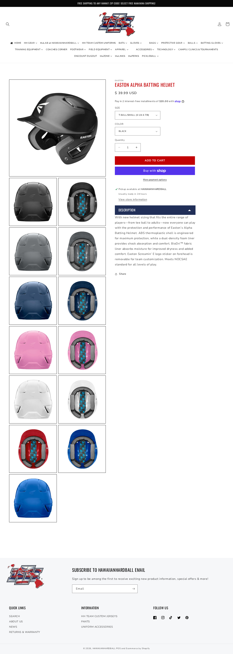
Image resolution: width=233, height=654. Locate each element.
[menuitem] (15, 43)
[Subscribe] (133, 589)
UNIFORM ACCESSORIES (97, 627)
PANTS (85, 621)
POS (118, 648)
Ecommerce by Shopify (138, 648)
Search (14, 616)
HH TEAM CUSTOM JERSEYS (99, 616)
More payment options (155, 179)
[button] (8, 24)
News (13, 627)
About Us (16, 621)
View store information (133, 199)
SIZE (117, 108)
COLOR (119, 124)
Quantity (120, 140)
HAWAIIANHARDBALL (104, 648)
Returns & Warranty (24, 632)
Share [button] (122, 274)
